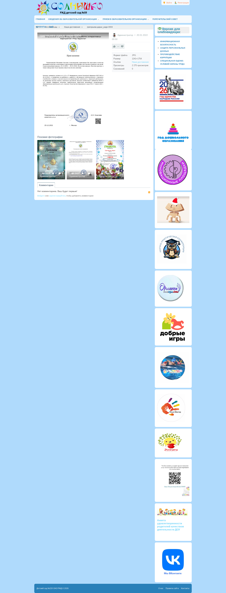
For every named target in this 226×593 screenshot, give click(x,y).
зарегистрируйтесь (57, 196)
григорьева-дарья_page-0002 (51, 159)
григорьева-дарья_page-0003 (81, 159)
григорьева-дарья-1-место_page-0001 (110, 159)
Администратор (125, 35)
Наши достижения (140, 62)
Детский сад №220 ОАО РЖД (49, 588)
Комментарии (46, 185)
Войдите (41, 196)
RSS (149, 192)
